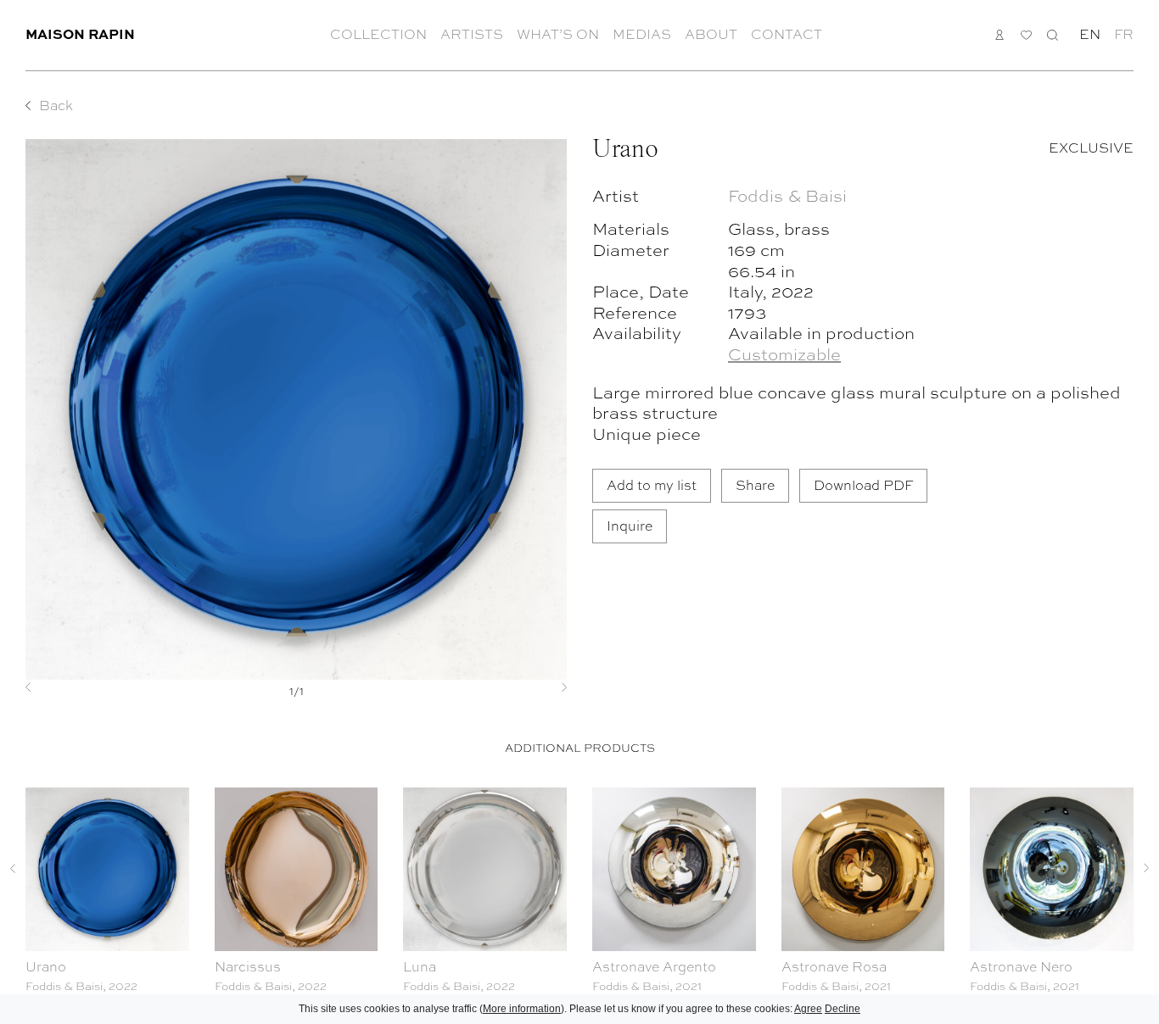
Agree (808, 1009)
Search (1052, 34)
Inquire (629, 525)
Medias (642, 33)
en (1089, 33)
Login (1000, 34)
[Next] (526, 687)
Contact (786, 33)
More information (522, 1009)
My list (1026, 35)
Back (56, 105)
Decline (842, 1009)
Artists (471, 33)
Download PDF (863, 484)
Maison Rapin (80, 33)
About (711, 33)
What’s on (558, 33)
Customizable (784, 353)
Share (755, 484)
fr (1124, 33)
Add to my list (652, 484)
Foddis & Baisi (787, 194)
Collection (378, 33)
